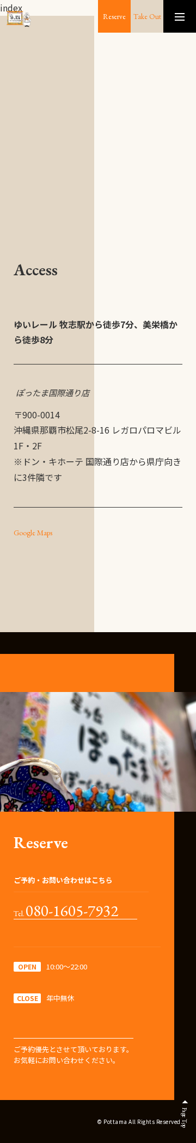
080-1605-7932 (72, 911)
